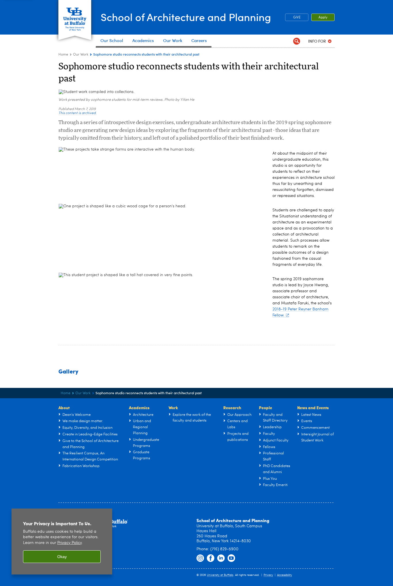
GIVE (297, 17)
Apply (322, 17)
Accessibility (284, 575)
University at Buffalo (220, 575)
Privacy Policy (69, 543)
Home (63, 54)
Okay (62, 556)
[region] (62, 541)
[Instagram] (200, 558)
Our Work (80, 54)
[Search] (296, 41)
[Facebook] (210, 558)
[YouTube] (231, 558)
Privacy (268, 575)
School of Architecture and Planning (186, 17)
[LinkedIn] (221, 558)
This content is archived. (77, 113)
